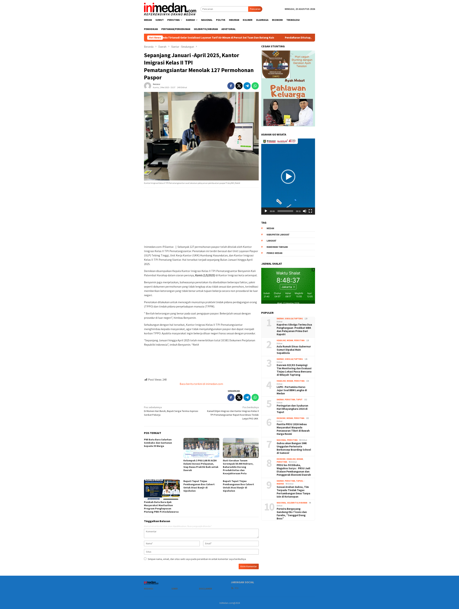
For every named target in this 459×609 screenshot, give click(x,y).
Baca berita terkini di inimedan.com (201, 384)
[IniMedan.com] (170, 8)
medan (270, 228)
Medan (290, 340)
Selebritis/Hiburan (297, 502)
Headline (281, 340)
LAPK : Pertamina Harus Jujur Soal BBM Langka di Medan (292, 390)
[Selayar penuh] (310, 211)
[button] (288, 176)
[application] (288, 176)
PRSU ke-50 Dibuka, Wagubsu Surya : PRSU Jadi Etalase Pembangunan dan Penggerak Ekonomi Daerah (294, 470)
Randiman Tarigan (277, 247)
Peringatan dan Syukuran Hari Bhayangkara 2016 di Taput (292, 409)
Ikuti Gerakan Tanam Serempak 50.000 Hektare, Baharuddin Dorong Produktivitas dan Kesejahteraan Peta (238, 467)
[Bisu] (304, 211)
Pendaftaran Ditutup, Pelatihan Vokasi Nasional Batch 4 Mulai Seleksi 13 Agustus (300, 37)
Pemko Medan (274, 253)
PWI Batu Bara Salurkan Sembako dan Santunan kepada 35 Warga (158, 443)
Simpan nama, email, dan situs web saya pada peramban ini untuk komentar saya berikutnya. (197, 559)
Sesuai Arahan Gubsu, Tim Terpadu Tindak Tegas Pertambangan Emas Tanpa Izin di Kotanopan (293, 491)
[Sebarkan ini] (231, 85)
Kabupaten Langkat (278, 234)
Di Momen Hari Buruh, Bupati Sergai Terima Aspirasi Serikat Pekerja (171, 411)
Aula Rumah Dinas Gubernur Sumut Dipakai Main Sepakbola (294, 350)
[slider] (285, 211)
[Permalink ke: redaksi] (147, 85)
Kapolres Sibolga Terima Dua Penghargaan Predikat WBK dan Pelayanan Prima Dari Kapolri (294, 329)
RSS (236, 588)
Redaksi (148, 588)
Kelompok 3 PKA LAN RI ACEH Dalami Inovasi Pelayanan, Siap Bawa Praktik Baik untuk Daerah (200, 465)
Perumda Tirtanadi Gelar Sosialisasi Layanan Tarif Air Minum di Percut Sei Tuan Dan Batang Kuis (181, 37)
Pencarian (255, 9)
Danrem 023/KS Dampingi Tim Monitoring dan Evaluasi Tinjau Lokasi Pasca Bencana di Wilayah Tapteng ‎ (294, 370)
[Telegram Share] (247, 85)
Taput (299, 399)
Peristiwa (299, 340)
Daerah (280, 318)
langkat (271, 240)
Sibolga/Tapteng (294, 318)
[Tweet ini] (239, 85)
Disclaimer (205, 588)
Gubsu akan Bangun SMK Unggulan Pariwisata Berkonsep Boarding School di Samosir (294, 448)
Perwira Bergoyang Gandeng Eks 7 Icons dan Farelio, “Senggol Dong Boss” (292, 513)
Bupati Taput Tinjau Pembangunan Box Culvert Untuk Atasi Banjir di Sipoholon (199, 485)
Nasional (281, 440)
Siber (174, 588)
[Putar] (266, 211)
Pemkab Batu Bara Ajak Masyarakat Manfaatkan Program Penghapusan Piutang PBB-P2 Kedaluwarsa (161, 506)
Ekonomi (281, 418)
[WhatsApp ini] (255, 85)
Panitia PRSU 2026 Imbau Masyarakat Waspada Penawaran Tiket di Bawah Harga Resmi (293, 429)
